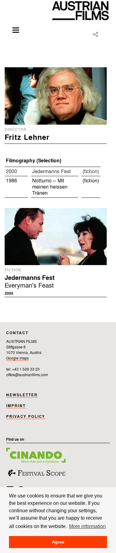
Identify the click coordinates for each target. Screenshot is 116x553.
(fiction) (91, 171)
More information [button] (87, 526)
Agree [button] (58, 541)
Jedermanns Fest (51, 171)
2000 (11, 171)
